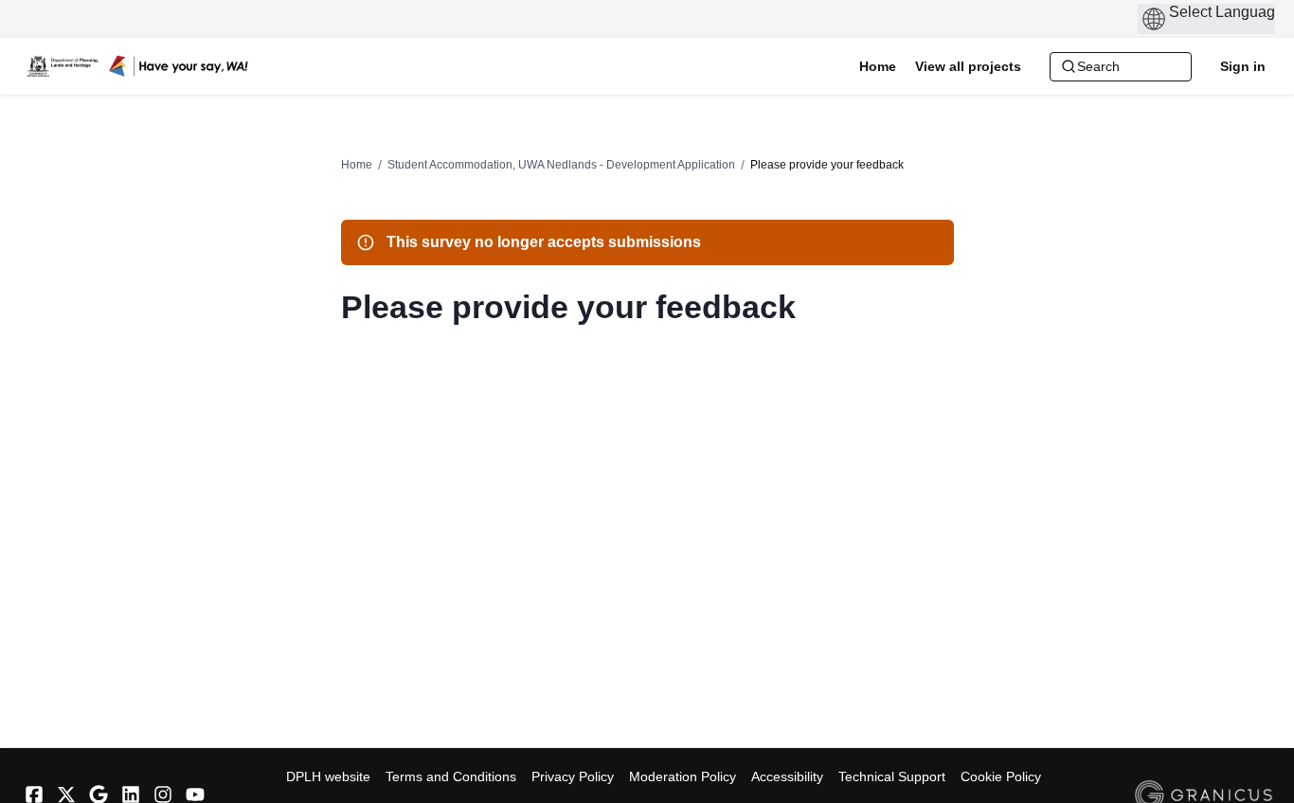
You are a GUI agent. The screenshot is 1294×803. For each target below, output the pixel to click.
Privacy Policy (572, 776)
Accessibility (787, 776)
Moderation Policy (682, 776)
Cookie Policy (1001, 776)
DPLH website (328, 776)
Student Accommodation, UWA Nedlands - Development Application (561, 164)
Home (356, 164)
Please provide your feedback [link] (827, 164)
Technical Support (891, 776)
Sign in (1243, 66)
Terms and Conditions (451, 776)
